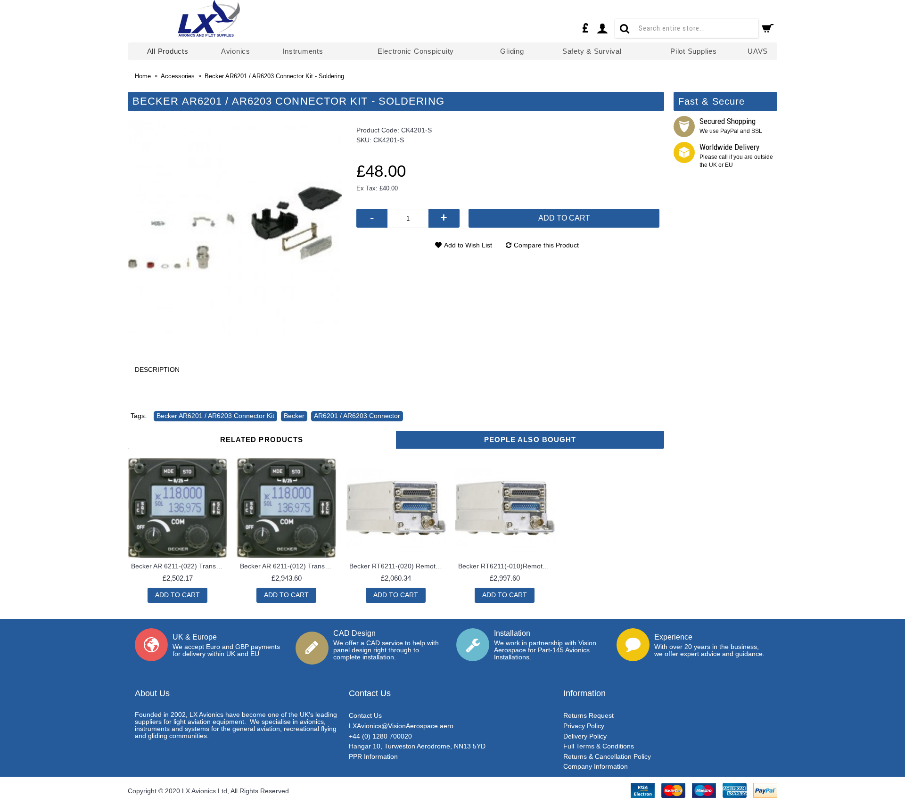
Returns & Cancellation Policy (607, 756)
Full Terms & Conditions (598, 746)
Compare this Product (546, 245)
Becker (294, 415)
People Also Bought (530, 439)
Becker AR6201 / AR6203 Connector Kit (215, 415)
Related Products (262, 439)
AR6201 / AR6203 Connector (357, 415)
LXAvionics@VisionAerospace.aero (401, 726)
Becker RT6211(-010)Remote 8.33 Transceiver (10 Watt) (506, 566)
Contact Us (365, 715)
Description (157, 369)
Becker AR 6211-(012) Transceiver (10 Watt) (288, 566)
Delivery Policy (585, 736)
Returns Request (588, 715)
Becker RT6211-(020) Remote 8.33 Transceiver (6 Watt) (397, 566)
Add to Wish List (468, 245)
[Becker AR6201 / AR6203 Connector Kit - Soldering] (235, 228)
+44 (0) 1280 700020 (380, 736)
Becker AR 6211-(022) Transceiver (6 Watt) (179, 566)
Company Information (595, 766)
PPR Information (373, 756)
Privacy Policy (583, 726)
